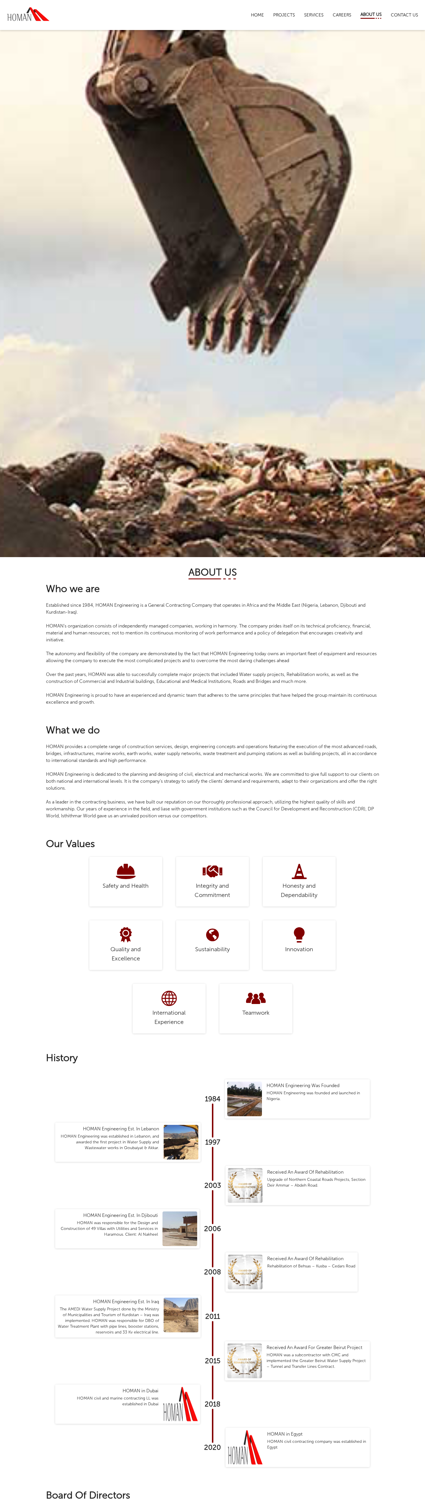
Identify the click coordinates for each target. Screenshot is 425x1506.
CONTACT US (404, 15)
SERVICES (314, 15)
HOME (257, 15)
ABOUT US (371, 14)
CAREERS (342, 15)
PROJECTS (284, 15)
